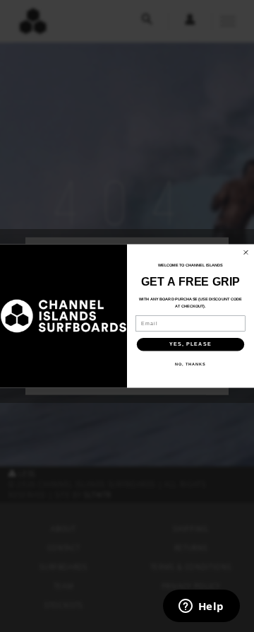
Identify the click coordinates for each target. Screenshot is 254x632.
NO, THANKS (190, 364)
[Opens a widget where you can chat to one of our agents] (201, 607)
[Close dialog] (246, 252)
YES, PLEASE (190, 344)
